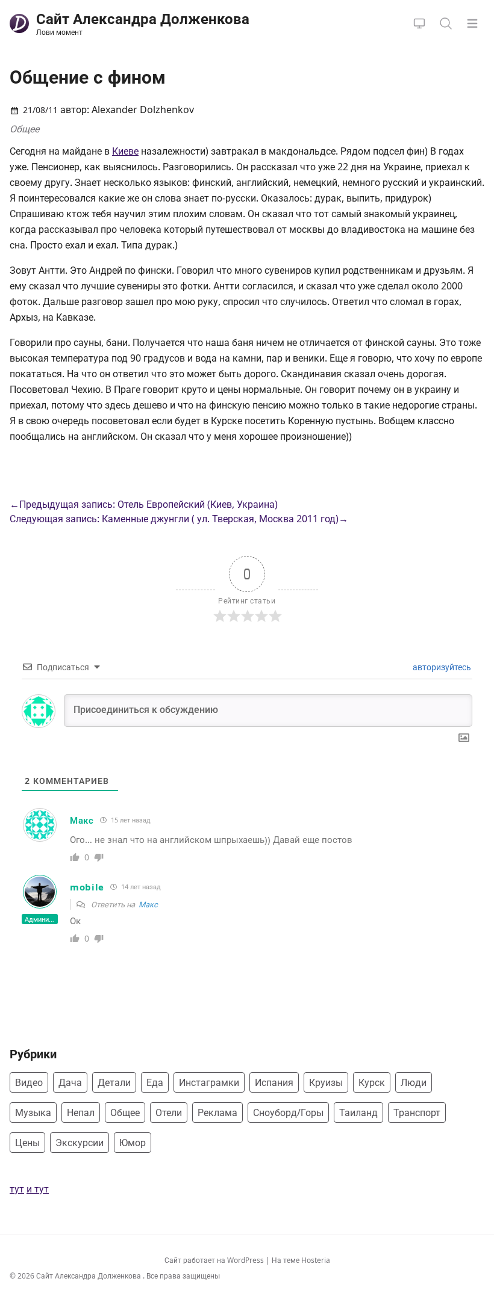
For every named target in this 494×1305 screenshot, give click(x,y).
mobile (87, 887)
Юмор (132, 1142)
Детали (114, 1082)
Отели (168, 1112)
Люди (414, 1082)
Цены (27, 1142)
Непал (81, 1112)
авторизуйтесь (440, 667)
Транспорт (416, 1112)
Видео (29, 1082)
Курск (371, 1082)
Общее (24, 128)
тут (17, 1188)
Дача (70, 1082)
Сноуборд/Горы (288, 1112)
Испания (274, 1082)
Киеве (125, 151)
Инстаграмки (209, 1082)
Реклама (217, 1112)
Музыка (33, 1112)
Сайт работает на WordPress (215, 1260)
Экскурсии (79, 1142)
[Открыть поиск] (446, 23)
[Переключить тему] (419, 23)
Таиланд (358, 1112)
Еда (154, 1082)
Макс (82, 820)
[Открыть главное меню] (472, 23)
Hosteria (315, 1260)
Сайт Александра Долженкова (89, 1276)
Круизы (326, 1082)
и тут (38, 1188)
